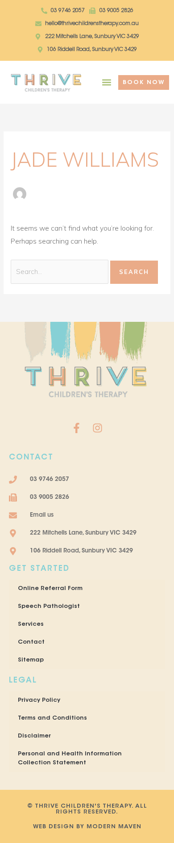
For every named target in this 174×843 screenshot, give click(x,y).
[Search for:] (60, 271)
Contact (31, 642)
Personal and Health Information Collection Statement (70, 758)
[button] (106, 82)
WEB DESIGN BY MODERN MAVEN (87, 827)
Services (31, 624)
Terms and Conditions (52, 718)
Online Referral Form (50, 588)
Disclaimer (34, 736)
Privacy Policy (39, 700)
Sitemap (31, 660)
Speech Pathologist (49, 606)
